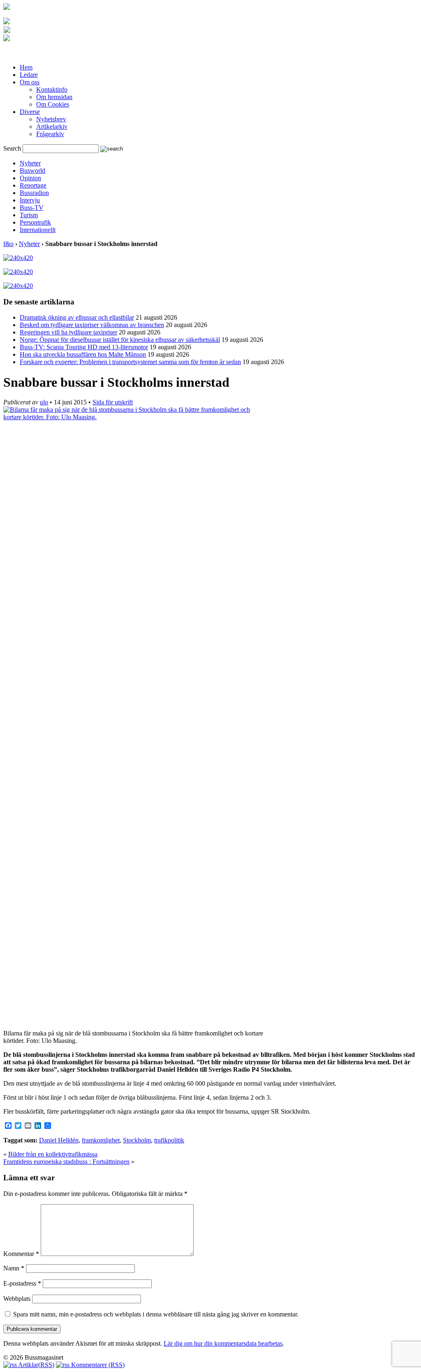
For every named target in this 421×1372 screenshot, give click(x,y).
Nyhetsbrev (51, 119)
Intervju (30, 200)
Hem (26, 67)
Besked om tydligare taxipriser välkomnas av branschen (92, 324)
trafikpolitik (169, 1140)
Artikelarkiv (51, 126)
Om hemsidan (54, 96)
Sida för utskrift (113, 402)
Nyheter (30, 163)
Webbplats (16, 1298)
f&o (8, 243)
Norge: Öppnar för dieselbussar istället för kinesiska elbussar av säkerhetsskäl (120, 339)
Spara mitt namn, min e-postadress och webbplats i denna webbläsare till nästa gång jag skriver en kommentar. (155, 1314)
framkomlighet (101, 1140)
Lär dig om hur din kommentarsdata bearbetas (223, 1343)
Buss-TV (32, 207)
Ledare (29, 74)
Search (12, 148)
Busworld (32, 170)
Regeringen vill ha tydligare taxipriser (68, 332)
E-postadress (22, 1283)
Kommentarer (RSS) (97, 1364)
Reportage (33, 185)
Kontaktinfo (51, 89)
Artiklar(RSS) (35, 1364)
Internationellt (38, 229)
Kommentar (21, 1253)
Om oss (29, 82)
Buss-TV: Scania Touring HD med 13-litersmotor (84, 347)
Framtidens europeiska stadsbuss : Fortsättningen (66, 1161)
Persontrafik (35, 222)
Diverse (30, 111)
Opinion (30, 177)
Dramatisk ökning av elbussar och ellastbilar (77, 317)
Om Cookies (52, 104)
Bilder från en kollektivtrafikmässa (52, 1154)
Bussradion (34, 192)
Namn (13, 1268)
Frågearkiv (50, 133)
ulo (44, 402)
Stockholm (137, 1140)
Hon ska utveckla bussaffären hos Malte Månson (83, 354)
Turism (29, 214)
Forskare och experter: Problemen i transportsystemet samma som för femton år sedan (130, 361)
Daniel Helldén (59, 1140)
